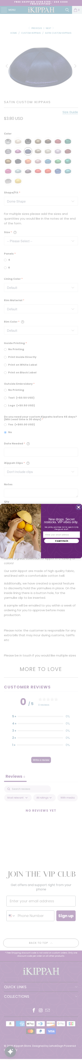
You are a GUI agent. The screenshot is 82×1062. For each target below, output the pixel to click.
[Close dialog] (78, 507)
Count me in (61, 540)
